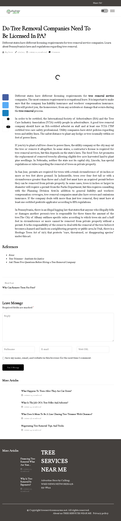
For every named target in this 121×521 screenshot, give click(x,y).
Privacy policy (100, 513)
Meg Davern (9, 52)
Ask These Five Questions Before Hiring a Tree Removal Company (42, 262)
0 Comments (55, 52)
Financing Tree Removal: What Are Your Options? (27, 461)
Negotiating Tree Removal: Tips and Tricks (42, 425)
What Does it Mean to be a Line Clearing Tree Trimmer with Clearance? (56, 414)
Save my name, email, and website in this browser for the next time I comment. (48, 358)
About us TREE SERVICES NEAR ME (72, 513)
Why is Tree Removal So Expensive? (26, 481)
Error (11, 255)
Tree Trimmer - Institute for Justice (26, 259)
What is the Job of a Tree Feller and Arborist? (44, 402)
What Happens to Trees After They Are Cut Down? (46, 391)
